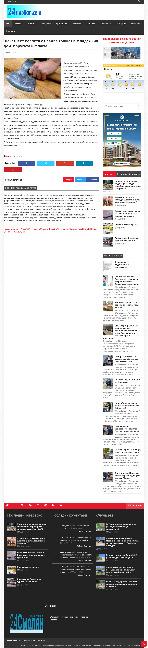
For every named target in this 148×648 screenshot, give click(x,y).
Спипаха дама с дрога (126, 224)
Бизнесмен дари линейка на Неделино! (127, 380)
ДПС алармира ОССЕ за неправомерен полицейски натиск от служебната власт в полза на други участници (120, 331)
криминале (11, 156)
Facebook (93, 179)
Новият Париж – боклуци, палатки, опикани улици (127, 450)
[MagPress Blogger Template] (33, 11)
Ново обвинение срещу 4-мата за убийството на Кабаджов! (127, 405)
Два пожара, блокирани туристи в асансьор (127, 239)
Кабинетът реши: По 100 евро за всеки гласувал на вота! (127, 304)
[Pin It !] (13, 169)
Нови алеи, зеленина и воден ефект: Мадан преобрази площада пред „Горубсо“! (128, 185)
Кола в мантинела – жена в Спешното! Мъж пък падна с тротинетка (127, 213)
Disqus (80, 179)
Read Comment (86, 531)
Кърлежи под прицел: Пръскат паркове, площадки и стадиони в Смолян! (121, 584)
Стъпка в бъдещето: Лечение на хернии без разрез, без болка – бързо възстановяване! (127, 280)
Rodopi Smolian (13, 640)
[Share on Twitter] (45, 163)
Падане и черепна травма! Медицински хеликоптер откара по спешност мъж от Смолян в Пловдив (122, 542)
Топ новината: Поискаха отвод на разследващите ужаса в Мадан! (127, 475)
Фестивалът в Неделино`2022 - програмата (123, 264)
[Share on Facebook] (26, 163)
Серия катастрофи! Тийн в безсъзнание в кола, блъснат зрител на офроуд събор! (120, 569)
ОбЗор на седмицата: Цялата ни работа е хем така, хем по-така (126, 359)
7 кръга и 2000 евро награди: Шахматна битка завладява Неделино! (127, 199)
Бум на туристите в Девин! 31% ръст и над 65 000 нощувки (121, 556)
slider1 (20, 156)
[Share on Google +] (65, 163)
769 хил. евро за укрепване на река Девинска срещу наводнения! (121, 526)
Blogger (68, 179)
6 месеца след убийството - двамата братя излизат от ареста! (127, 428)
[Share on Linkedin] (84, 163)
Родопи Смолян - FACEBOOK (17, 229)
